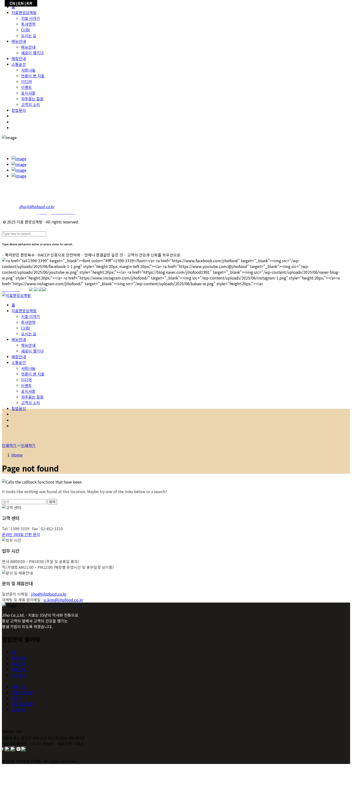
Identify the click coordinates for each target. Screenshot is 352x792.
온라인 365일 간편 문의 (21, 534)
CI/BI (25, 30)
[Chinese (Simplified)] (14, 128)
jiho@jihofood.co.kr (49, 594)
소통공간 (18, 64)
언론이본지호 (22, 692)
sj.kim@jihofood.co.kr (63, 600)
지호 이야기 (30, 18)
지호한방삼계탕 (24, 12)
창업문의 (18, 110)
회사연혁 (28, 24)
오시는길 (18, 675)
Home (17, 455)
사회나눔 (28, 70)
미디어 (26, 81)
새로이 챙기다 (32, 53)
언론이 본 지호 (33, 76)
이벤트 (26, 87)
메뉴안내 (18, 41)
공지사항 (28, 93)
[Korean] (14, 116)
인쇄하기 (9, 445)
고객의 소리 (30, 104)
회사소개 (18, 658)
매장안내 (18, 58)
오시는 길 (28, 35)
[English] (14, 122)
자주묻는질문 (22, 704)
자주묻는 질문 (32, 99)
